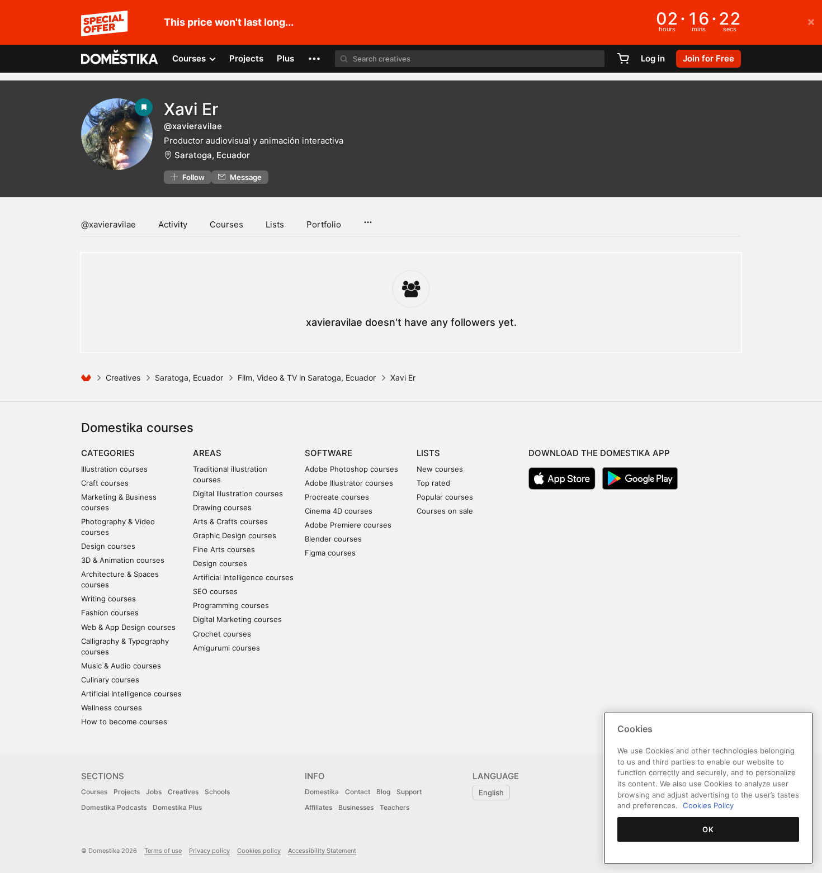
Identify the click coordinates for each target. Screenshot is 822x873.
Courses (226, 224)
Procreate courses (337, 496)
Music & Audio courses (121, 665)
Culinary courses (110, 679)
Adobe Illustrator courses (349, 482)
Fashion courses (110, 612)
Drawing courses (222, 507)
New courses (440, 468)
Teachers (394, 807)
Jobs (154, 791)
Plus (285, 58)
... (367, 218)
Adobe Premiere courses (348, 524)
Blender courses (333, 538)
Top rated (433, 482)
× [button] (811, 21)
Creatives (123, 377)
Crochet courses (222, 633)
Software (328, 453)
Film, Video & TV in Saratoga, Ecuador (307, 377)
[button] (314, 59)
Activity (172, 224)
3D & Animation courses (122, 560)
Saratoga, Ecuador (212, 155)
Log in (653, 58)
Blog (383, 791)
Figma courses (330, 552)
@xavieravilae (108, 224)
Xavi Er (191, 109)
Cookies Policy (708, 805)
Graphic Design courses (234, 535)
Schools (217, 791)
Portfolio (323, 224)
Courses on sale (445, 510)
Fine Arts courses (224, 549)
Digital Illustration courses (238, 493)
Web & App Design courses (128, 627)
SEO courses (215, 591)
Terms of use (163, 851)
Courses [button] (190, 58)
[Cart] (623, 59)
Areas (207, 453)
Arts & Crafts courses (230, 521)
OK (708, 829)
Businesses (356, 807)
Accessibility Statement (322, 851)
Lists (275, 224)
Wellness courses (111, 707)
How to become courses (124, 721)
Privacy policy (209, 851)
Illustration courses (114, 468)
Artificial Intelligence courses (131, 693)
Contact (357, 791)
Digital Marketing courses (237, 619)
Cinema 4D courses (338, 510)
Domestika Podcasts (114, 807)
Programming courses (231, 605)
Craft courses (105, 482)
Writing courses (108, 598)
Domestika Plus (177, 807)
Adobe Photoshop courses (351, 468)
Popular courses (445, 496)
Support (409, 791)
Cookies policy (259, 851)
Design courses (108, 546)
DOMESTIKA (120, 59)
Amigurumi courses (226, 647)
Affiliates (318, 807)
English (491, 792)
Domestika (322, 791)
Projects (246, 58)
